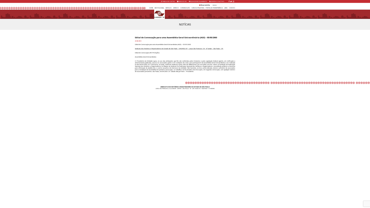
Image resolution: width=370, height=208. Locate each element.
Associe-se (182, 1)
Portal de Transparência (214, 8)
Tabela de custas (168, 1)
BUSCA (215, 5)
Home (151, 8)
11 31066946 (210, 88)
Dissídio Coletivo (217, 1)
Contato (232, 8)
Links (225, 8)
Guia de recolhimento (198, 1)
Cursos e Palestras (197, 8)
